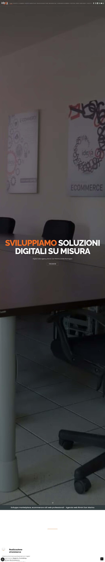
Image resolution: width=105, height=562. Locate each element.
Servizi (77, 3)
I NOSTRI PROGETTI (52, 264)
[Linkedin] (97, 3)
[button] (2, 252)
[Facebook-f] (93, 3)
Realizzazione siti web (42, 3)
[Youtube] (101, 3)
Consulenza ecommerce (63, 3)
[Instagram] (95, 3)
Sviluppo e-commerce (18, 3)
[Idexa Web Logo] (5, 3)
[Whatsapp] (103, 3)
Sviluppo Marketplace (30, 3)
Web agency (83, 3)
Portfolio (72, 3)
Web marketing (52, 3)
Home (11, 3)
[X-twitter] (99, 3)
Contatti (89, 3)
